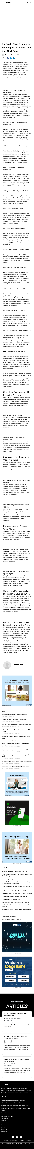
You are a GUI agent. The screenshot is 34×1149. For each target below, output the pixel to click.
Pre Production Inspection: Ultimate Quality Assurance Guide (17, 761)
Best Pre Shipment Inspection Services (11, 919)
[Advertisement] (17, 23)
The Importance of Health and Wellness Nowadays (14, 714)
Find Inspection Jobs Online (9, 916)
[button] (27, 3)
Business (8, 1041)
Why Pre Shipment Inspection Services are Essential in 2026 (17, 750)
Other (7, 1018)
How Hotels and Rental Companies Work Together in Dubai (16, 724)
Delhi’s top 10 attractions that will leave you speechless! (16, 909)
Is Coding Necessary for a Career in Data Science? (14, 719)
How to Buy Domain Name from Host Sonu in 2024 (14, 890)
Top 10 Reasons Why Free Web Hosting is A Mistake (14, 896)
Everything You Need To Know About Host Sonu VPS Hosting (17, 893)
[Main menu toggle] (3, 2)
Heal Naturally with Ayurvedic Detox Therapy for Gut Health (17, 879)
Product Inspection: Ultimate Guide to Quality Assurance (16, 766)
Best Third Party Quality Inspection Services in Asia (14, 871)
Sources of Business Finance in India (11, 899)
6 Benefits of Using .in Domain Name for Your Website (15, 902)
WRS (8, 2)
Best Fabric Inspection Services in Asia (11, 913)
